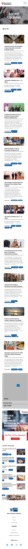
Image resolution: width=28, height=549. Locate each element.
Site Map (14, 519)
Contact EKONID (14, 522)
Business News (7, 403)
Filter (7, 29)
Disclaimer (14, 530)
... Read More (15, 60)
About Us (14, 517)
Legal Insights (7, 405)
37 (18, 385)
